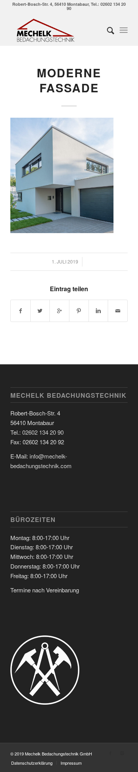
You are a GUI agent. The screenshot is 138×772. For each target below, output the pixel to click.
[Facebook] (110, 753)
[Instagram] (122, 753)
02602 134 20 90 (43, 432)
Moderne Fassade (69, 80)
